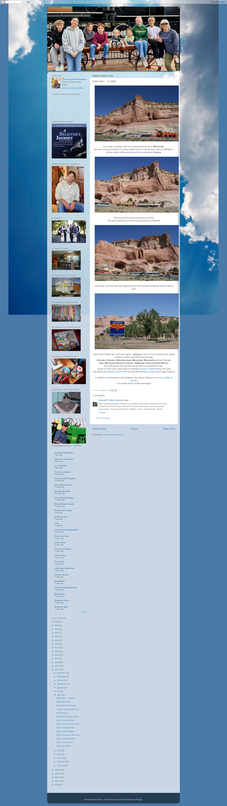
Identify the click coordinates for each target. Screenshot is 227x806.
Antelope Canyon (147, 372)
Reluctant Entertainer (64, 459)
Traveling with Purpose (65, 478)
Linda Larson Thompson (75, 79)
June (59, 695)
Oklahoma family (63, 702)
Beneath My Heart (62, 491)
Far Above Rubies (62, 472)
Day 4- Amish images (65, 731)
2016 (57, 651)
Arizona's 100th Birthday (150, 369)
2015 (57, 655)
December (61, 673)
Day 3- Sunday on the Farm (68, 735)
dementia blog (61, 607)
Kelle (57, 523)
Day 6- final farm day (65, 720)
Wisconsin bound (63, 746)
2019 (57, 640)
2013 (57, 662)
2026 (57, 622)
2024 (57, 629)
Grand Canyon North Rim (119, 372)
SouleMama (60, 581)
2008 (57, 777)
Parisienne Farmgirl (63, 510)
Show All (84, 612)
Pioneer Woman (62, 575)
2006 (57, 785)
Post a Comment (103, 418)
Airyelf (122, 799)
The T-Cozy (60, 562)
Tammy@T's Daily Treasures (111, 400)
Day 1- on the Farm (64, 742)
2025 (57, 625)
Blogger (139, 799)
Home (134, 428)
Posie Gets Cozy (62, 536)
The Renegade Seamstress (66, 530)
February (61, 762)
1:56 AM (102, 413)
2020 (57, 636)
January (60, 765)
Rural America (62, 713)
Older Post (169, 428)
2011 (57, 670)
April (59, 754)
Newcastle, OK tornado (66, 705)
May (59, 750)
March (60, 758)
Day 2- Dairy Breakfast (65, 739)
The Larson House (63, 549)
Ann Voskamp (61, 466)
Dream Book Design (63, 485)
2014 (57, 659)
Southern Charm (62, 600)
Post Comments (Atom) (113, 435)
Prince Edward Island (64, 504)
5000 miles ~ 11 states (65, 698)
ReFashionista (61, 517)
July (59, 691)
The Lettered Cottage (64, 498)
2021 (57, 633)
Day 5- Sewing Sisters (65, 728)
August (60, 688)
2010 (57, 770)
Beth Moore (60, 594)
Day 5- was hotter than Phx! (68, 724)
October (60, 680)
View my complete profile (72, 88)
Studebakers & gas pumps (67, 717)
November (61, 677)
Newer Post (99, 428)
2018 (57, 644)
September (62, 684)
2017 (57, 648)
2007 (57, 781)
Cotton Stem (60, 542)
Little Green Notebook (64, 568)
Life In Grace (60, 555)
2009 (57, 774)
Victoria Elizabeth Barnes (66, 587)
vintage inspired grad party (67, 709)
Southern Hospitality (64, 453)
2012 (57, 666)
